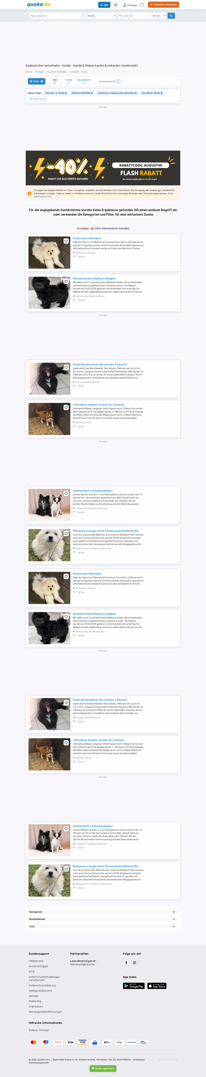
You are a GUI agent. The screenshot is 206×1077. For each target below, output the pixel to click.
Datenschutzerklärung (42, 985)
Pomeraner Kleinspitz (87, 238)
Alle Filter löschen (38, 99)
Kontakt (33, 996)
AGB (31, 971)
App (106, 4)
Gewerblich (83, 81)
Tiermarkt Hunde (54, 93)
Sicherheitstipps (38, 966)
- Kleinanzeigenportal (84, 962)
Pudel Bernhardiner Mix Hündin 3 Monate (100, 364)
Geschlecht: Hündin (151, 93)
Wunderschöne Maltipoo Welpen (94, 278)
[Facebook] (126, 962)
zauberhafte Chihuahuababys (93, 490)
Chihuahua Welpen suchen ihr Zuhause (98, 404)
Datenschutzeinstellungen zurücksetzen (44, 978)
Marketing (35, 1001)
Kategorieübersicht (40, 990)
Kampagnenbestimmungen (45, 1011)
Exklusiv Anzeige (39, 1030)
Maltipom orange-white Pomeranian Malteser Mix (106, 530)
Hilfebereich (36, 961)
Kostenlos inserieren (165, 4)
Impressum (36, 1006)
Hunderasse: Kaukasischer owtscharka (116, 93)
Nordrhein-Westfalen (81, 93)
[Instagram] (134, 962)
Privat (68, 81)
